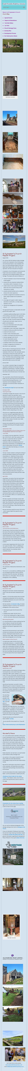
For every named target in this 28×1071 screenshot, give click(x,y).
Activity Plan (7, 31)
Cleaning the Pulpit (9, 387)
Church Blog (6, 14)
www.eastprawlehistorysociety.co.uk (14, 1064)
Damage (11, 28)
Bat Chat (8, 699)
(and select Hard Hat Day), (12, 447)
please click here (20, 837)
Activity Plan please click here (16, 834)
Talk (4, 701)
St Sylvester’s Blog (15, 604)
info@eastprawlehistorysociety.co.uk (15, 1066)
